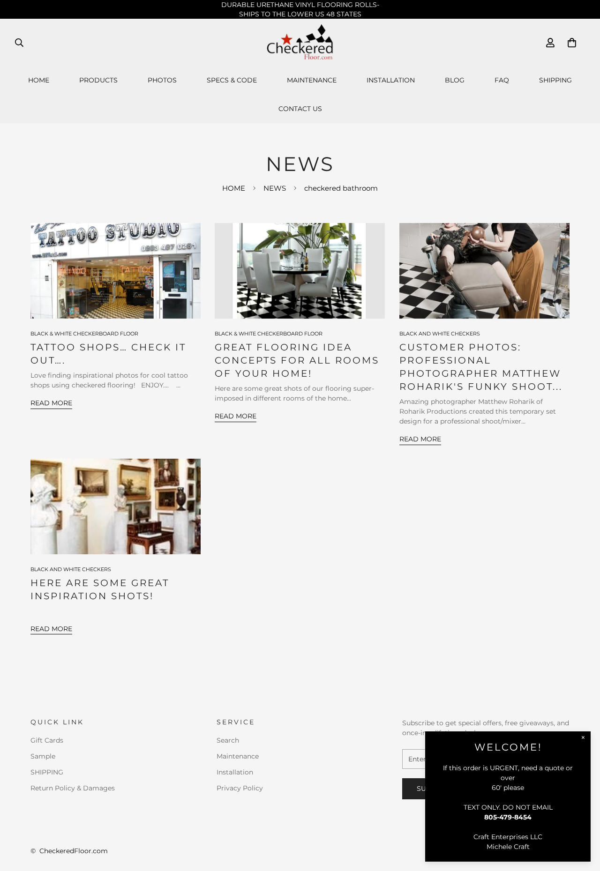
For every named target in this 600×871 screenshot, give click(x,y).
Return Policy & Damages (72, 788)
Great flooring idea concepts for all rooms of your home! (297, 360)
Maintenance (312, 80)
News (274, 188)
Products (98, 80)
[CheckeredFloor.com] (300, 42)
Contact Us (300, 108)
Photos (162, 80)
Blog (455, 80)
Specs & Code (232, 80)
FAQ (502, 80)
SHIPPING (555, 80)
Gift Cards (46, 740)
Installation (391, 80)
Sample (42, 756)
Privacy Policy (240, 788)
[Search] (19, 42)
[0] (572, 42)
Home (38, 80)
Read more (51, 403)
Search (228, 740)
